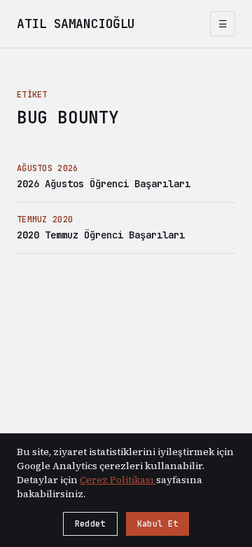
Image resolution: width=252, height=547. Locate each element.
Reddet (90, 523)
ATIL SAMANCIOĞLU (76, 23)
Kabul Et (157, 523)
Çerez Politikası (118, 480)
